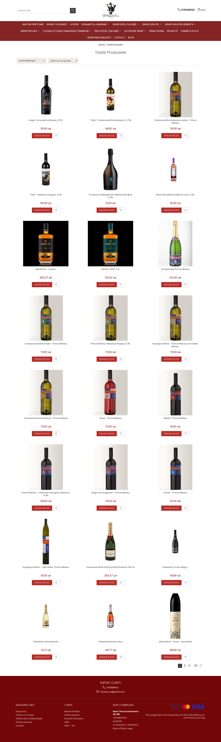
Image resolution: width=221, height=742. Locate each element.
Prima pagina (156, 31)
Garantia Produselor (74, 718)
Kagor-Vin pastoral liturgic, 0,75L (46, 120)
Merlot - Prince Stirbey (175, 418)
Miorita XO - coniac (46, 269)
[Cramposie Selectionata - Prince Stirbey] (46, 318)
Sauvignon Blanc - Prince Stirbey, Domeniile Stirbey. (175, 345)
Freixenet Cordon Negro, (175, 567)
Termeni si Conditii (25, 715)
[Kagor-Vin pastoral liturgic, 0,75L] (46, 94)
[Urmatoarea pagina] (201, 666)
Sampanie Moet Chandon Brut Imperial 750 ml (110, 567)
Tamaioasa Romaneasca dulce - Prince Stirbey (175, 121)
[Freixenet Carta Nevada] (46, 616)
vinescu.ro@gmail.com (112, 691)
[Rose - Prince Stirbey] (110, 392)
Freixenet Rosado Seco (110, 641)
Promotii (172, 31)
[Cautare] (73, 10)
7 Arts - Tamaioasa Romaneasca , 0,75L (110, 120)
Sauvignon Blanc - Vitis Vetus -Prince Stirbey (46, 567)
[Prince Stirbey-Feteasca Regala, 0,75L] (110, 318)
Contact (119, 37)
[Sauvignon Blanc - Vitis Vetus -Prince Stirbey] (46, 541)
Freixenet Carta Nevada (45, 641)
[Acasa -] (110, 10)
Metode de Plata (72, 711)
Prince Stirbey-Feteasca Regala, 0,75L (110, 343)
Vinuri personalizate (99, 37)
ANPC (67, 722)
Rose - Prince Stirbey (111, 418)
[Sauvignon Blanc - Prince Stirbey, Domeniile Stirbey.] (175, 318)
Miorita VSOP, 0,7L (110, 269)
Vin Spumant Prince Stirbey (175, 269)
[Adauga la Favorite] (56, 135)
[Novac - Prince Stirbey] (175, 467)
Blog (131, 37)
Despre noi (21, 711)
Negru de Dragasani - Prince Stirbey (110, 492)
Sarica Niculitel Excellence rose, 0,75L (175, 194)
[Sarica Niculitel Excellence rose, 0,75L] (175, 169)
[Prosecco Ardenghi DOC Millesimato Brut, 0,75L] (110, 169)
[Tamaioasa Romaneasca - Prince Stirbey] (46, 392)
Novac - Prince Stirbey (175, 492)
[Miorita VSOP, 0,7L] (110, 243)
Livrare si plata (190, 31)
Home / (102, 44)
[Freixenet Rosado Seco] (110, 616)
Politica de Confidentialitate (29, 718)
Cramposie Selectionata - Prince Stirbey (46, 343)
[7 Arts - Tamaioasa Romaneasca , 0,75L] (110, 94)
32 (195, 665)
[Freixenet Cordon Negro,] (175, 541)
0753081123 (112, 687)
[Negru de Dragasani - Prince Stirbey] (110, 467)
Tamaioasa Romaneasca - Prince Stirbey (46, 418)
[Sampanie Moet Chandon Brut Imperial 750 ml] (110, 541)
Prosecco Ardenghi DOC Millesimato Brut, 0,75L (110, 196)
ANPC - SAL (69, 725)
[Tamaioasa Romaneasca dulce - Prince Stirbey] (175, 94)
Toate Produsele (114, 44)
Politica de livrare (24, 722)
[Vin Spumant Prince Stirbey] (175, 243)
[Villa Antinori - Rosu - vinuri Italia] (175, 616)
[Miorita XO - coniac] (46, 243)
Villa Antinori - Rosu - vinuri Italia (175, 641)
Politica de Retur (72, 715)
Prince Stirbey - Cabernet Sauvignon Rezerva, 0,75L (46, 494)
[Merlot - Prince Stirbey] (175, 392)
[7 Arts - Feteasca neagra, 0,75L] (46, 169)
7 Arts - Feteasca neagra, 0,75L (46, 194)
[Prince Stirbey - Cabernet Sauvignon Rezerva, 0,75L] (46, 467)
